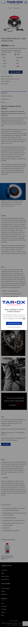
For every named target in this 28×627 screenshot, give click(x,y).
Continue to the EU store (14, 327)
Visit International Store (14, 323)
